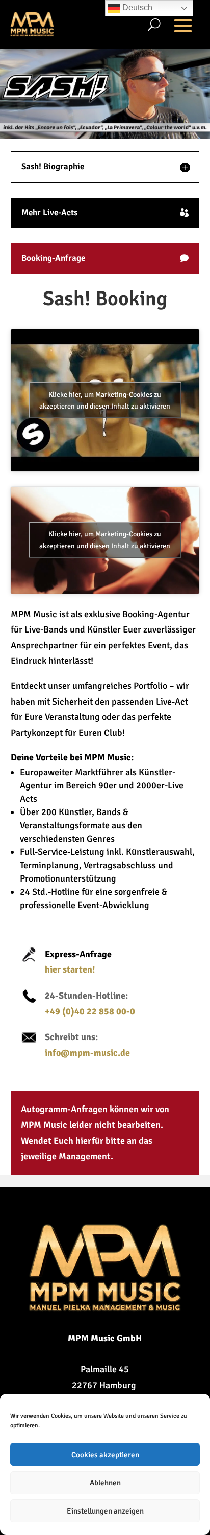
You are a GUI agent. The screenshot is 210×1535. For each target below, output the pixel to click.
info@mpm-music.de (87, 1052)
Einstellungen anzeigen (105, 1511)
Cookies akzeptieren (105, 1454)
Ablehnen (105, 1482)
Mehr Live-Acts (49, 212)
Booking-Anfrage (53, 258)
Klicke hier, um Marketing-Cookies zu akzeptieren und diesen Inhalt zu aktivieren (104, 400)
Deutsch (136, 7)
